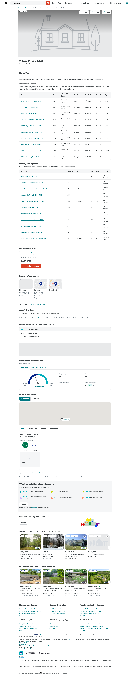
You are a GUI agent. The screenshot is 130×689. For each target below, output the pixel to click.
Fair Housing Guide (44, 660)
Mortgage (68, 3)
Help (90, 660)
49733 (51, 8)
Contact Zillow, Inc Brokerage (27, 649)
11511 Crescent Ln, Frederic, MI (31, 151)
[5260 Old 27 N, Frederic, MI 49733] (30, 542)
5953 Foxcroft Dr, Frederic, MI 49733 (33, 201)
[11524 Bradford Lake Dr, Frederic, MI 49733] (99, 542)
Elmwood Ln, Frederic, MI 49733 (32, 182)
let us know (79, 668)
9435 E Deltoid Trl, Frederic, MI (31, 132)
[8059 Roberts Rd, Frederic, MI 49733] (76, 576)
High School (54, 429)
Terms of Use (74, 660)
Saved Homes (85, 3)
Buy (53, 3)
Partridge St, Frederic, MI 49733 (32, 232)
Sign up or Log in (116, 3)
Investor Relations (65, 660)
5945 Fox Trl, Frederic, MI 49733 (32, 207)
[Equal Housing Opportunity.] (41, 673)
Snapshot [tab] (24, 367)
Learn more (90, 477)
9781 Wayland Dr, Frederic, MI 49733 (33, 238)
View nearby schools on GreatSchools (35, 473)
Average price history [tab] (38, 367)
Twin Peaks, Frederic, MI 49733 (31, 176)
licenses (70, 639)
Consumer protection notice (48, 645)
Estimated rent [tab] (26, 253)
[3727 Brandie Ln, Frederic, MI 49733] (99, 576)
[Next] (109, 547)
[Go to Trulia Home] (6, 3)
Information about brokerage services (32, 645)
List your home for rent (31, 266)
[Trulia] (21, 653)
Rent (59, 3)
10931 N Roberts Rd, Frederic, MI (32, 138)
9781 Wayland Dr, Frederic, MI (31, 101)
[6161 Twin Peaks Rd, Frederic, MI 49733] (30, 576)
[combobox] (30, 3)
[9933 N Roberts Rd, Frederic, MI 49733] (53, 576)
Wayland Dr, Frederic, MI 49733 (31, 195)
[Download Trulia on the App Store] (30, 653)
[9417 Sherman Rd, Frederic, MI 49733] (76, 542)
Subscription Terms (83, 660)
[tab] (24, 399)
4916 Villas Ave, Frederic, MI (30, 157)
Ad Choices (103, 660)
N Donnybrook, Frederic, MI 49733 (32, 220)
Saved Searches (100, 3)
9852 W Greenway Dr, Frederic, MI (32, 120)
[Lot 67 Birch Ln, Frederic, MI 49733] (53, 542)
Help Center (56, 673)
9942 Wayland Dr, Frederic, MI (31, 126)
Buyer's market (38, 386)
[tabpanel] (65, 263)
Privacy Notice (95, 660)
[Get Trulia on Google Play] (44, 653)
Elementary (33, 429)
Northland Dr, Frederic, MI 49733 (32, 214)
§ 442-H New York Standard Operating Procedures (31, 642)
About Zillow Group (33, 660)
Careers (51, 660)
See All (24, 504)
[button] (48, 3)
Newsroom (57, 660)
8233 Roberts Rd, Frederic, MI (31, 144)
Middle (43, 429)
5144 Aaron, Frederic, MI (29, 107)
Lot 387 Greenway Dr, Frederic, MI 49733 (35, 189)
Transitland (43, 634)
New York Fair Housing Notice (26, 644)
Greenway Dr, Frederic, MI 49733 (32, 226)
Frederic (44, 8)
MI (38, 8)
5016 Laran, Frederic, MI (29, 113)
